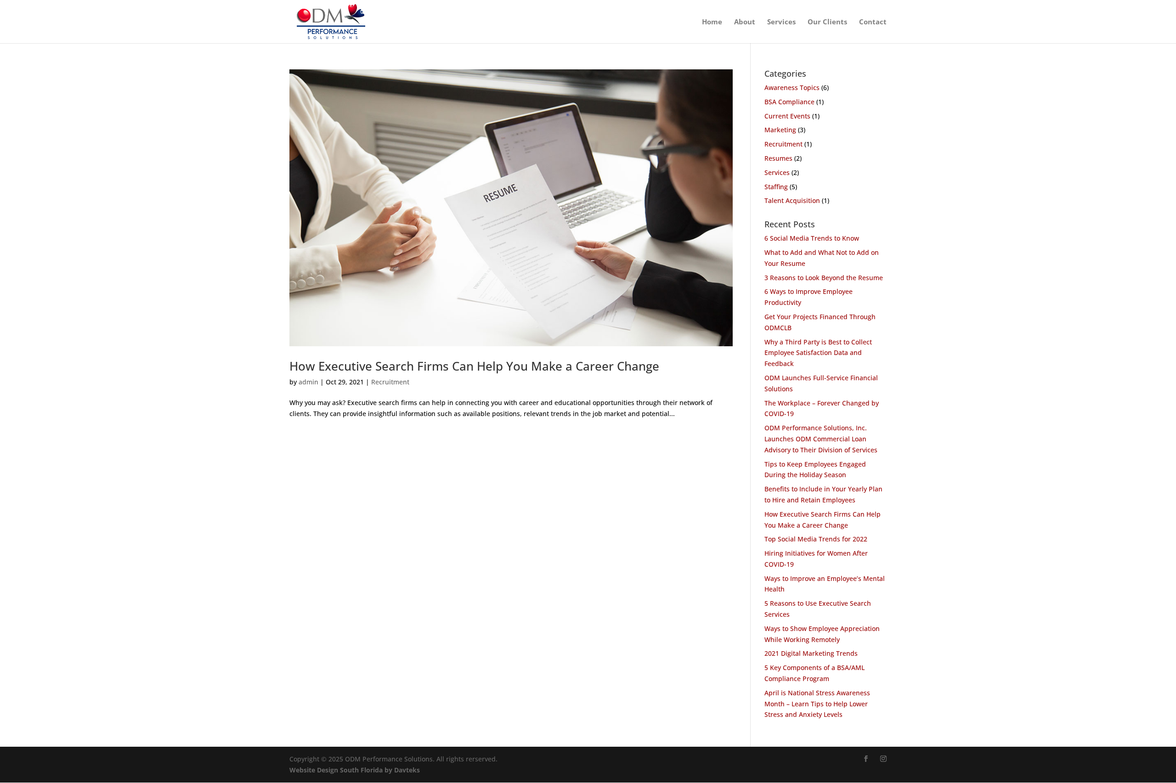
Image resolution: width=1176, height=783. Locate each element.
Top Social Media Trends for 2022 (815, 539)
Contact (873, 22)
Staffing (776, 186)
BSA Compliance (789, 101)
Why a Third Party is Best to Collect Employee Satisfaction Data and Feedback (818, 353)
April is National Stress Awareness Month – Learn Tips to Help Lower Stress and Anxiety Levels (817, 703)
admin (308, 381)
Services (781, 22)
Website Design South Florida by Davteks (354, 770)
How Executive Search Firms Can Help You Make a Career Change (474, 366)
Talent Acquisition (792, 200)
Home (712, 22)
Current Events (787, 116)
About (744, 22)
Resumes (778, 158)
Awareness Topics (792, 87)
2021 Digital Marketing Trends (811, 653)
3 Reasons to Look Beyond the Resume (823, 277)
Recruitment (390, 381)
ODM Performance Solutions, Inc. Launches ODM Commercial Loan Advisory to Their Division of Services (820, 438)
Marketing (780, 129)
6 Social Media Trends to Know (811, 238)
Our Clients (827, 22)
